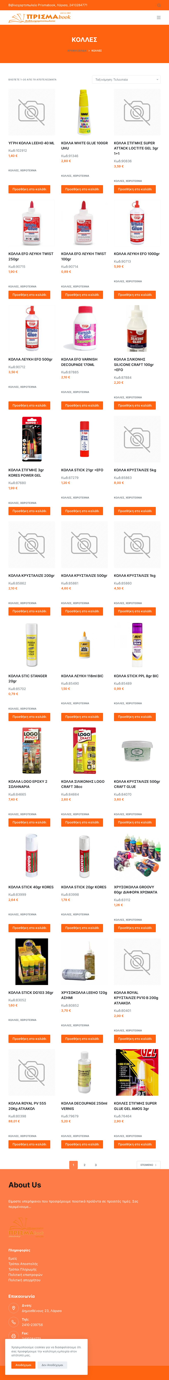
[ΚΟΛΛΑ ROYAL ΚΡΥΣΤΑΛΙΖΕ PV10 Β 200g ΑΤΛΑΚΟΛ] (137, 961)
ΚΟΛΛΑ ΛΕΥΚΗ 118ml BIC (82, 676)
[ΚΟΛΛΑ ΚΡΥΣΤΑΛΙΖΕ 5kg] (137, 439)
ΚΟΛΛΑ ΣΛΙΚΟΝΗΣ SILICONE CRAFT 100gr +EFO (134, 364)
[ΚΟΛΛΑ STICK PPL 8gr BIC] (137, 645)
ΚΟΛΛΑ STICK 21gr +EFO (82, 470)
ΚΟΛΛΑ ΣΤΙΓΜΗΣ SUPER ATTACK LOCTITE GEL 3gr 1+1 (136, 148)
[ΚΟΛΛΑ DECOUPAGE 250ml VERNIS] (84, 1072)
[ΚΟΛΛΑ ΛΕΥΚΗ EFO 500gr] (31, 328)
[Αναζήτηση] (159, 5)
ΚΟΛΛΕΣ (13, 170)
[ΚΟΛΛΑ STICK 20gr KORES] (84, 856)
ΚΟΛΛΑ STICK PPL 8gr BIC (136, 676)
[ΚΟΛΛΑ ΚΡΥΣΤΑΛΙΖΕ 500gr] (84, 544)
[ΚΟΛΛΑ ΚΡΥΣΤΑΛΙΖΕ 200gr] (31, 544)
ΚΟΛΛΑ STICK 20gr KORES (83, 887)
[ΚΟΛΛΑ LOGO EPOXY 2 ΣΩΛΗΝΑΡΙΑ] (31, 750)
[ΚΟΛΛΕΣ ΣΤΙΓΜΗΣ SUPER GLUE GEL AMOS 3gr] (137, 1072)
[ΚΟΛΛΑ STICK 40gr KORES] (31, 856)
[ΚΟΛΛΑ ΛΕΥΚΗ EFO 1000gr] (137, 223)
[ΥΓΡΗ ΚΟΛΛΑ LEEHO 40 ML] (31, 112)
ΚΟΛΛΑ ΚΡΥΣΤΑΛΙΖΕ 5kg (135, 470)
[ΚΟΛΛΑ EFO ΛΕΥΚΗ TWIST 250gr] (31, 223)
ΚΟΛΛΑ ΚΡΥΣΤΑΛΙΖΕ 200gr (31, 576)
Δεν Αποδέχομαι (52, 1365)
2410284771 (31, 1339)
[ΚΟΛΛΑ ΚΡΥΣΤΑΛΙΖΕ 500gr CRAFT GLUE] (137, 750)
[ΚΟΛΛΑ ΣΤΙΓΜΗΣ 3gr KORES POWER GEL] (31, 439)
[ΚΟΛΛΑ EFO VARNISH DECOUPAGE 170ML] (84, 328)
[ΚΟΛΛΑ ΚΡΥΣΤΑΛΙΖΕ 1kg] (137, 544)
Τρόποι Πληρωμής (22, 1269)
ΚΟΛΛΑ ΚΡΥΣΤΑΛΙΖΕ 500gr (84, 576)
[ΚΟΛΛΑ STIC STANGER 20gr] (31, 645)
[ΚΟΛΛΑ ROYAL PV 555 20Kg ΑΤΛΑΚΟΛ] (31, 1072)
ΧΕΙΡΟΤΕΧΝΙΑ (28, 170)
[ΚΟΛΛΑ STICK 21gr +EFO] (84, 439)
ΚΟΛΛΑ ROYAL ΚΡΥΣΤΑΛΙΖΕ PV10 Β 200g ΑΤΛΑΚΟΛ (136, 998)
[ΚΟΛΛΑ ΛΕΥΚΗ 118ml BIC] (84, 645)
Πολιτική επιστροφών (25, 1275)
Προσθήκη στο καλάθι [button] (29, 189)
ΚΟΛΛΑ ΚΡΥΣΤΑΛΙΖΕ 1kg (135, 576)
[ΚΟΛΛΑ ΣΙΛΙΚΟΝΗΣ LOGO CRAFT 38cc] (84, 750)
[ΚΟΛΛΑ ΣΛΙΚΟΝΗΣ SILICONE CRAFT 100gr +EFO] (137, 328)
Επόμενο (147, 1164)
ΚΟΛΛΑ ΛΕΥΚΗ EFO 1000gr (137, 254)
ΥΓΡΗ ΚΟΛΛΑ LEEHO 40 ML (31, 143)
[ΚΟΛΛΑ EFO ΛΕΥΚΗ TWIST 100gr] (84, 223)
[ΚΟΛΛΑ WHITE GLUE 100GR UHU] (84, 112)
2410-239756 (32, 1325)
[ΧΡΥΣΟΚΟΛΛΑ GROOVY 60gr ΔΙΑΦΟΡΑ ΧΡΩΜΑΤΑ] (137, 856)
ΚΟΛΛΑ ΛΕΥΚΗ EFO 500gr (30, 359)
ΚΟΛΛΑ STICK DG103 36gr (30, 993)
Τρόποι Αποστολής (23, 1264)
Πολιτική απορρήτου (24, 1280)
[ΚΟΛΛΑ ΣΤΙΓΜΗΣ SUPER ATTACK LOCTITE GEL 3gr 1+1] (137, 112)
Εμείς (12, 1258)
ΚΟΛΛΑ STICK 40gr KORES (31, 887)
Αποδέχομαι (23, 1365)
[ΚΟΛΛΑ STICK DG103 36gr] (31, 961)
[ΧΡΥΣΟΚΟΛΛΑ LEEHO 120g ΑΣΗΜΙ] (84, 961)
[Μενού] (159, 17)
